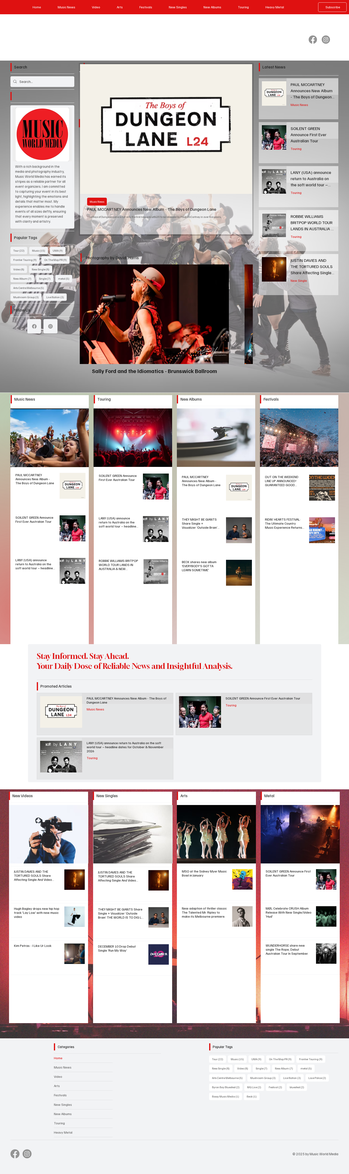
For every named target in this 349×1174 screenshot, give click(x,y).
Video (20, 269)
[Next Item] (244, 113)
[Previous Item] (87, 113)
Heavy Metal (63, 1132)
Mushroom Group (27, 297)
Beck (253, 1096)
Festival (277, 1087)
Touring (94, 170)
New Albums (63, 1114)
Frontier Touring (26, 260)
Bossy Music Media (227, 1096)
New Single (42, 269)
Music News (299, 104)
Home (58, 1058)
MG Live (255, 1087)
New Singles (63, 1104)
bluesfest (298, 1087)
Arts (57, 1086)
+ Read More (49, 438)
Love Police (318, 1078)
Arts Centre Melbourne (30, 288)
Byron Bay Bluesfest (227, 1087)
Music (40, 250)
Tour (20, 250)
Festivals (60, 1095)
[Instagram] (326, 39)
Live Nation (56, 297)
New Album (23, 278)
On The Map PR (57, 260)
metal (65, 278)
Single (46, 278)
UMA (59, 250)
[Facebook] (313, 39)
